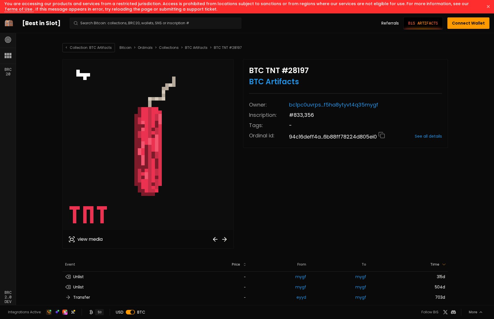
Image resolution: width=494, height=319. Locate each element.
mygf (300, 277)
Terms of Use (19, 9)
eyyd (301, 297)
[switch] (130, 312)
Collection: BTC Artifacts (88, 47)
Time (434, 264)
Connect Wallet (468, 23)
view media (90, 239)
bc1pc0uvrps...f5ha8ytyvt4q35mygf (333, 104)
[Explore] (8, 40)
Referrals (390, 23)
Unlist (78, 277)
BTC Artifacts (196, 47)
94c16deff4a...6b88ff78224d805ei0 (333, 136)
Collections (169, 47)
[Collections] (8, 56)
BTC (141, 312)
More (473, 312)
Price (236, 264)
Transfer (81, 297)
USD (120, 312)
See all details (428, 136)
